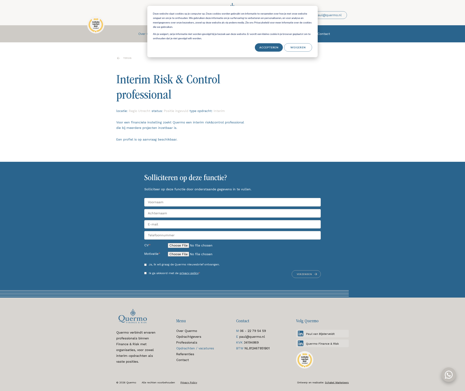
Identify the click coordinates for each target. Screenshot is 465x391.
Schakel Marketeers (337, 382)
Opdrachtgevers (188, 336)
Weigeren (298, 47)
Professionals (186, 342)
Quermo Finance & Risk (322, 343)
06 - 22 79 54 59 (253, 331)
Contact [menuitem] (323, 34)
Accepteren (268, 47)
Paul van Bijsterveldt (320, 334)
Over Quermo (186, 331)
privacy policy (189, 273)
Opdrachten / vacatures (195, 348)
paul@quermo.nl (252, 336)
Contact (182, 360)
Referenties (185, 354)
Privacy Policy (188, 382)
